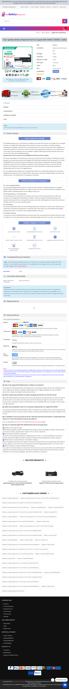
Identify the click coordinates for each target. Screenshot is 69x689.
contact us (19, 422)
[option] (17, 58)
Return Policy (7, 628)
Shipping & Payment (9, 115)
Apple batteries (45, 33)
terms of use (7, 611)
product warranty (36, 422)
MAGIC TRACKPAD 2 (24, 280)
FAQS (5, 119)
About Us (48, 7)
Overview (6, 103)
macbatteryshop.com (18, 681)
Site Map (6, 616)
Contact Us (55, 7)
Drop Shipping (7, 643)
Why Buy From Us (8, 609)
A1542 (20, 271)
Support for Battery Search (11, 655)
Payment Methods (9, 640)
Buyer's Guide (24, 7)
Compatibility (8, 111)
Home (38, 33)
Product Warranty (8, 606)
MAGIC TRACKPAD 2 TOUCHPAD (8, 281)
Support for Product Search (17, 266)
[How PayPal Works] (34, 673)
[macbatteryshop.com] (13, 14)
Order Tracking (35, 7)
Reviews (5, 107)
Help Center (62, 7)
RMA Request (7, 652)
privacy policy (7, 614)
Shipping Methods (8, 638)
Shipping (42, 7)
